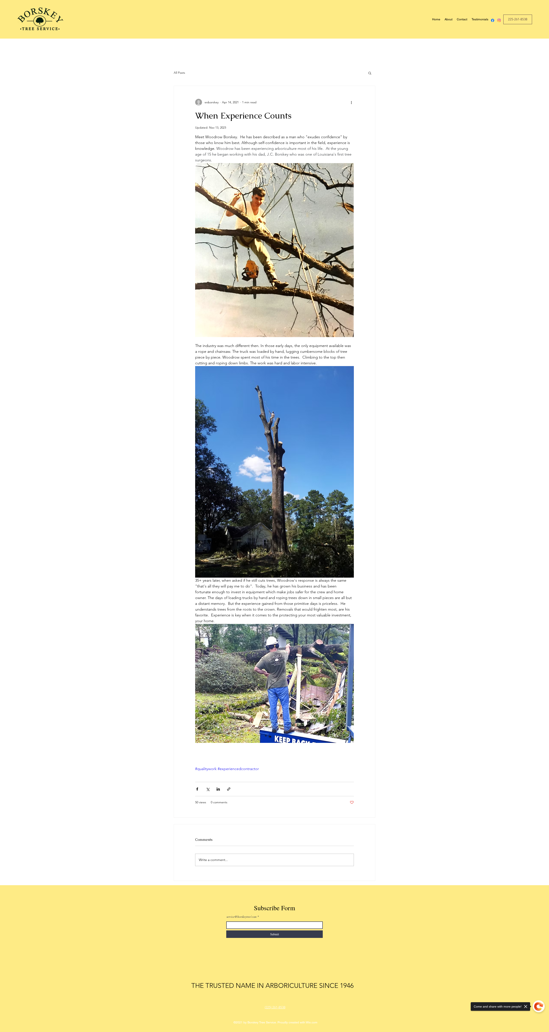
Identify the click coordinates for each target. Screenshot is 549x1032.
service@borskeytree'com (241, 916)
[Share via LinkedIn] (218, 789)
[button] (370, 73)
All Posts (179, 73)
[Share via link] (229, 789)
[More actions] (351, 102)
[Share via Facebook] (197, 789)
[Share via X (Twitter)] (208, 789)
